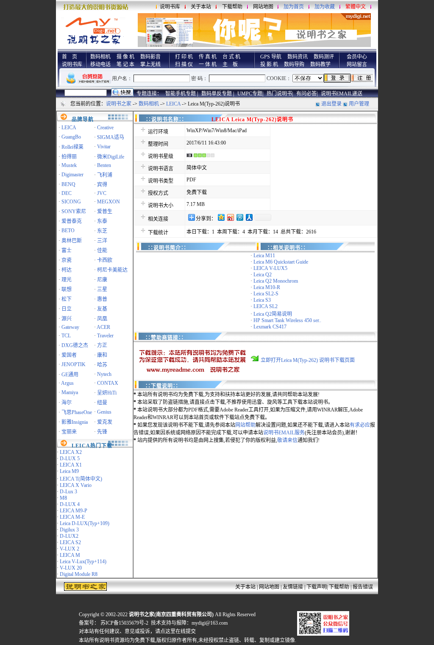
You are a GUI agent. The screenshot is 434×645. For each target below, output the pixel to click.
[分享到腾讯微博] (239, 217)
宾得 (102, 185)
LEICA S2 (70, 542)
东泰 (102, 221)
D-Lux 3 (68, 492)
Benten (104, 165)
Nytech (104, 374)
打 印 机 (184, 57)
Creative (105, 128)
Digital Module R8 (78, 574)
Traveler (105, 336)
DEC (66, 193)
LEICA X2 (71, 452)
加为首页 (294, 7)
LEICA (173, 104)
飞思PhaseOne (76, 412)
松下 (66, 299)
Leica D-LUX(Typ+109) (84, 523)
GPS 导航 (270, 57)
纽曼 (102, 403)
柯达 (66, 270)
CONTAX (107, 383)
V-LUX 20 (71, 568)
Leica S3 (262, 300)
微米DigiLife (110, 157)
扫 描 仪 (184, 64)
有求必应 (360, 425)
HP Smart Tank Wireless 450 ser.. (287, 320)
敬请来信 (287, 440)
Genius (104, 412)
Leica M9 (69, 471)
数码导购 (294, 64)
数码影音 (150, 57)
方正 (102, 345)
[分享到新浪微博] (230, 217)
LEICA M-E (72, 517)
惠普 (102, 299)
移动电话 (100, 64)
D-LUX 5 (70, 459)
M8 (63, 498)
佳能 (102, 250)
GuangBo (71, 137)
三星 (102, 289)
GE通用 (69, 375)
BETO (68, 231)
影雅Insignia (74, 422)
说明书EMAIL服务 (284, 433)
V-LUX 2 (69, 549)
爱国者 (69, 355)
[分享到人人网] (248, 217)
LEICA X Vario (76, 485)
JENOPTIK (73, 364)
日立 (66, 309)
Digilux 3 (69, 530)
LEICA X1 (71, 465)
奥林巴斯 (71, 241)
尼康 (102, 280)
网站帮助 (245, 425)
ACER (103, 327)
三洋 (102, 241)
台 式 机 (231, 57)
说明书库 (170, 7)
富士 (66, 250)
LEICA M (70, 555)
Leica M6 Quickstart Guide (280, 262)
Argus (67, 383)
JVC (101, 193)
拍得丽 (69, 157)
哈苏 (102, 365)
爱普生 (104, 211)
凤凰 (102, 319)
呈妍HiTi (107, 393)
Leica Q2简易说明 (272, 314)
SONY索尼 (73, 211)
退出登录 (331, 104)
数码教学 (320, 64)
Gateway (70, 327)
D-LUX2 (69, 536)
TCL (66, 336)
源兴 (66, 319)
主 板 (230, 64)
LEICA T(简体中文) (81, 479)
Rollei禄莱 (72, 147)
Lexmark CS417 (270, 327)
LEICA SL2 (265, 306)
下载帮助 (232, 7)
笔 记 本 (125, 64)
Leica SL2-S (265, 294)
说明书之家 (118, 104)
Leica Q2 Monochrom (275, 281)
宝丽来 (69, 432)
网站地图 (263, 7)
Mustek (69, 165)
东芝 (102, 231)
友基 (102, 309)
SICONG (71, 202)
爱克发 (104, 422)
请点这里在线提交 (175, 631)
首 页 (69, 57)
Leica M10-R (266, 287)
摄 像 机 (125, 57)
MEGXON (108, 202)
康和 (102, 355)
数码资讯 (297, 57)
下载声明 (316, 587)
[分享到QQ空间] (220, 217)
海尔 (66, 403)
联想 (66, 289)
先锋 (102, 432)
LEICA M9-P (73, 511)
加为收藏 (324, 7)
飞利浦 (104, 175)
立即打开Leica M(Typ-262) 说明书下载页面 (308, 360)
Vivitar (104, 147)
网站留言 (357, 64)
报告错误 (363, 587)
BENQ (68, 184)
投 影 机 (269, 64)
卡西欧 (104, 260)
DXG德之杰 (74, 345)
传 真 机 (208, 57)
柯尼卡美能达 (112, 270)
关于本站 (201, 7)
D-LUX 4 (70, 504)
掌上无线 (150, 64)
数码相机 (100, 57)
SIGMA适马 (110, 137)
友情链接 (293, 587)
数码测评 (324, 57)
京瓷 (66, 260)
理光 (66, 280)
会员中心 (357, 57)
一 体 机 (208, 64)
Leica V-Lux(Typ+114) (83, 561)
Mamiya (69, 392)
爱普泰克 (71, 221)
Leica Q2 (262, 275)
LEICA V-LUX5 (270, 268)
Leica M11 (264, 256)
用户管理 (359, 104)
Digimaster (72, 175)
